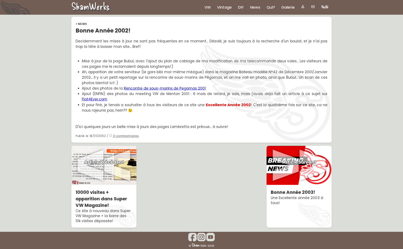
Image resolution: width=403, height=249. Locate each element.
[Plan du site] (303, 6)
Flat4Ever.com (94, 99)
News (82, 24)
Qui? (271, 7)
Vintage (224, 7)
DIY (241, 7)
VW (207, 7)
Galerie (288, 7)
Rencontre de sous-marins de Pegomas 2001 (165, 88)
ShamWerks (90, 6)
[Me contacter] (313, 6)
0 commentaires (125, 136)
